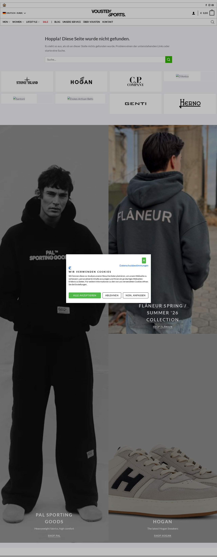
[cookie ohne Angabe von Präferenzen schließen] (144, 260)
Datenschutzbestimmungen (134, 265)
